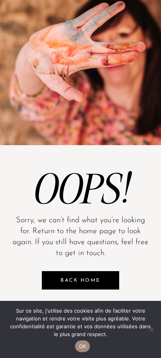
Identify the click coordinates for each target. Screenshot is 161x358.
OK (82, 346)
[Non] (151, 329)
